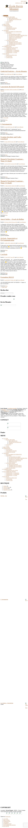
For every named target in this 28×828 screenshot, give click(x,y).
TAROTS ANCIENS (10, 45)
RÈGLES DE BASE (13, 41)
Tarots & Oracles (7, 489)
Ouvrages (5, 488)
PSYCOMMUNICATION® (9, 48)
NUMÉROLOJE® (7, 46)
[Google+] (15, 814)
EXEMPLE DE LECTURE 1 (15, 42)
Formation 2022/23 (7, 277)
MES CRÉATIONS (13, 18)
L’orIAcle (4, 254)
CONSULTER (9, 57)
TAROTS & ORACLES (11, 55)
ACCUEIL (5, 15)
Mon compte (24, 1)
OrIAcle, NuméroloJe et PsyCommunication (9, 239)
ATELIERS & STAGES (11, 28)
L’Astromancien (6, 124)
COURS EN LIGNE (10, 29)
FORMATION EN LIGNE (12, 47)
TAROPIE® (6, 30)
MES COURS (6, 24)
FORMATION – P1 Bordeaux (12, 50)
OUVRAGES (9, 56)
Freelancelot (7, 816)
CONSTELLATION (10, 40)
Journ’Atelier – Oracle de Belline (12, 219)
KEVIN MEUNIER (10, 17)
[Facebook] (7, 814)
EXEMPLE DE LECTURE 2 (15, 44)
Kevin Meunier (19, 74)
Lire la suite (5, 117)
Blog (6, 82)
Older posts (4, 287)
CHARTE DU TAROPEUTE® (16, 36)
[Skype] (20, 814)
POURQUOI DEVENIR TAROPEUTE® (18, 35)
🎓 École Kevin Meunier (14, 7)
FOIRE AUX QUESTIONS (15, 37)
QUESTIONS (9, 26)
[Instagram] (18, 814)
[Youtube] (10, 814)
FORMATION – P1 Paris (11, 52)
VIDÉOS (11, 20)
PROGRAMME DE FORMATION (14, 31)
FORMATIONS (6, 25)
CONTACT (8, 21)
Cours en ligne (6, 487)
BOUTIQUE (6, 53)
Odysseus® (6, 410)
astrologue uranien (12, 408)
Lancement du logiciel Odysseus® (12, 87)
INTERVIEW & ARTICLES (15, 19)
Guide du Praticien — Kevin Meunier (14, 71)
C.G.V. (7, 23)
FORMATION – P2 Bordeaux (12, 51)
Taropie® (4, 409)
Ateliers (5, 486)
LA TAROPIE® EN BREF (15, 34)
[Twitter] (12, 814)
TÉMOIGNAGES (13, 39)
